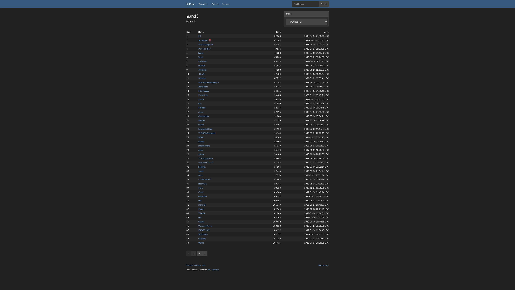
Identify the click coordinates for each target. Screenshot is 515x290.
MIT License (213, 269)
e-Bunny (202, 107)
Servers (225, 4)
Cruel (200, 192)
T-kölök (201, 213)
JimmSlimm (203, 86)
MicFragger (203, 91)
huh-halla (202, 196)
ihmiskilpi (202, 70)
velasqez (202, 238)
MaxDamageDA (205, 44)
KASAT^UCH (204, 230)
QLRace (190, 4)
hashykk (201, 167)
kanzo (201, 53)
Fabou (201, 209)
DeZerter (202, 61)
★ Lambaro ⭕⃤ (204, 40)
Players (214, 4)
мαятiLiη (202, 183)
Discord (189, 265)
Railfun (201, 120)
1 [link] (193, 253)
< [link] (188, 253)
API (203, 265)
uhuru (200, 112)
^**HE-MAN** (204, 179)
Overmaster (203, 116)
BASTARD (203, 234)
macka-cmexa (204, 145)
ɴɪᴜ (199, 103)
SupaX (201, 124)
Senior (201, 99)
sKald (200, 137)
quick (200, 150)
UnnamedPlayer (205, 226)
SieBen (201, 141)
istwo (200, 57)
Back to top (323, 265)
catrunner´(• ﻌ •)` (206, 162)
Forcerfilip (203, 95)
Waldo (201, 243)
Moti (200, 188)
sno (200, 200)
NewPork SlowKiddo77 (208, 82)
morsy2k (202, 205)
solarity (201, 65)
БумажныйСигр (205, 129)
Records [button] (202, 4)
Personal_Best (204, 49)
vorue (201, 171)
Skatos (201, 221)
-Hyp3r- (202, 74)
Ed (199, 36)
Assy (200, 175)
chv (199, 217)
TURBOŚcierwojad (206, 133)
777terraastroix (205, 158)
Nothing (202, 78)
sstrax (201, 154)
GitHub (197, 265)
